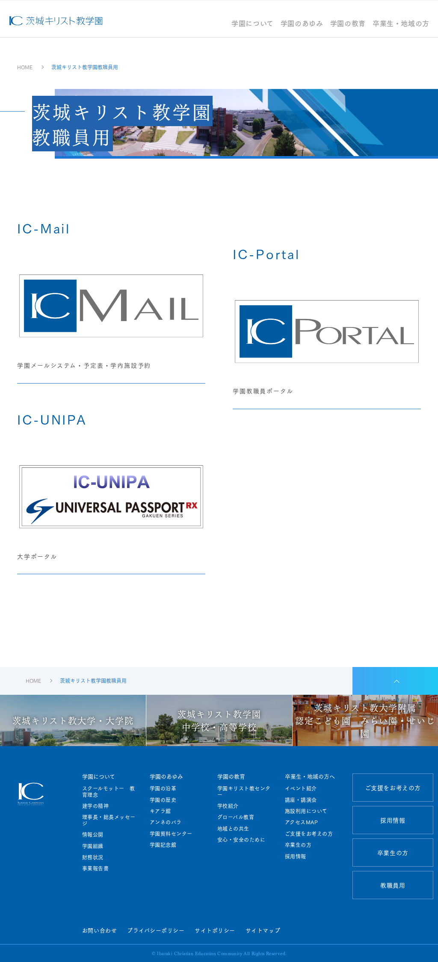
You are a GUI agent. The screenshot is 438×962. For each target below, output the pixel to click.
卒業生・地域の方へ (310, 776)
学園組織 (93, 846)
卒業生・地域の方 (401, 24)
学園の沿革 (163, 788)
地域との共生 (233, 829)
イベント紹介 (301, 788)
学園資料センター (171, 834)
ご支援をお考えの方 (309, 834)
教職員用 (392, 885)
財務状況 (93, 857)
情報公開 (93, 835)
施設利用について (306, 811)
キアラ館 (160, 811)
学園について (252, 24)
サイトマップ (263, 930)
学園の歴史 (163, 800)
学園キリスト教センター (244, 791)
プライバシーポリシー (155, 930)
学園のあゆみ (302, 24)
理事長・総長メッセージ (109, 820)
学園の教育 (348, 24)
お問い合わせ (99, 930)
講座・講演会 (301, 800)
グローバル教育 (235, 817)
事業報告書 (95, 868)
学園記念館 (163, 845)
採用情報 (295, 856)
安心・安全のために (241, 840)
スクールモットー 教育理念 (108, 791)
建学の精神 (95, 806)
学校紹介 (228, 806)
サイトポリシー (215, 930)
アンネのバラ (166, 822)
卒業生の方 (298, 845)
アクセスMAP (301, 822)
